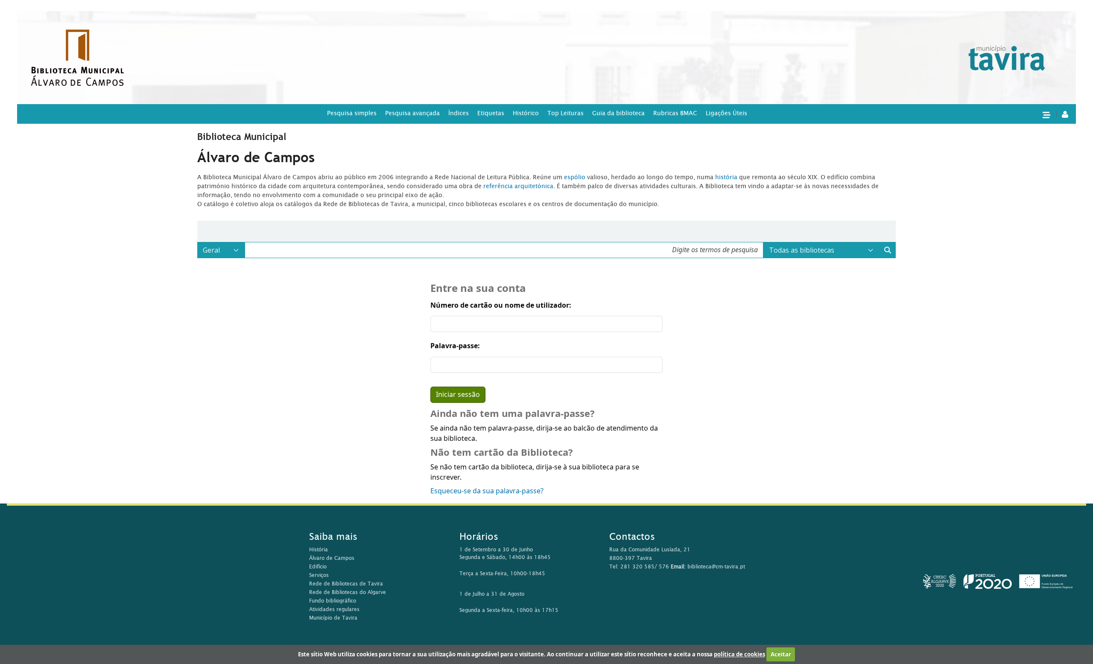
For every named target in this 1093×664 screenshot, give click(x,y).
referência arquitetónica (518, 186)
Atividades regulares (334, 609)
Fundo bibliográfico (332, 600)
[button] (1046, 114)
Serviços (319, 575)
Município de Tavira (333, 617)
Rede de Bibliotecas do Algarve (347, 592)
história (726, 177)
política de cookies (739, 654)
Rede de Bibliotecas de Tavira (346, 583)
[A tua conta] (1065, 114)
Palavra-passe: (455, 346)
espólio (575, 177)
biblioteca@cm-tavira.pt (716, 566)
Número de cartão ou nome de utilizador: (500, 305)
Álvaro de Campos (331, 558)
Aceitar (781, 654)
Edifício (318, 566)
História (318, 549)
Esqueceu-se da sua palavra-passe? (487, 491)
